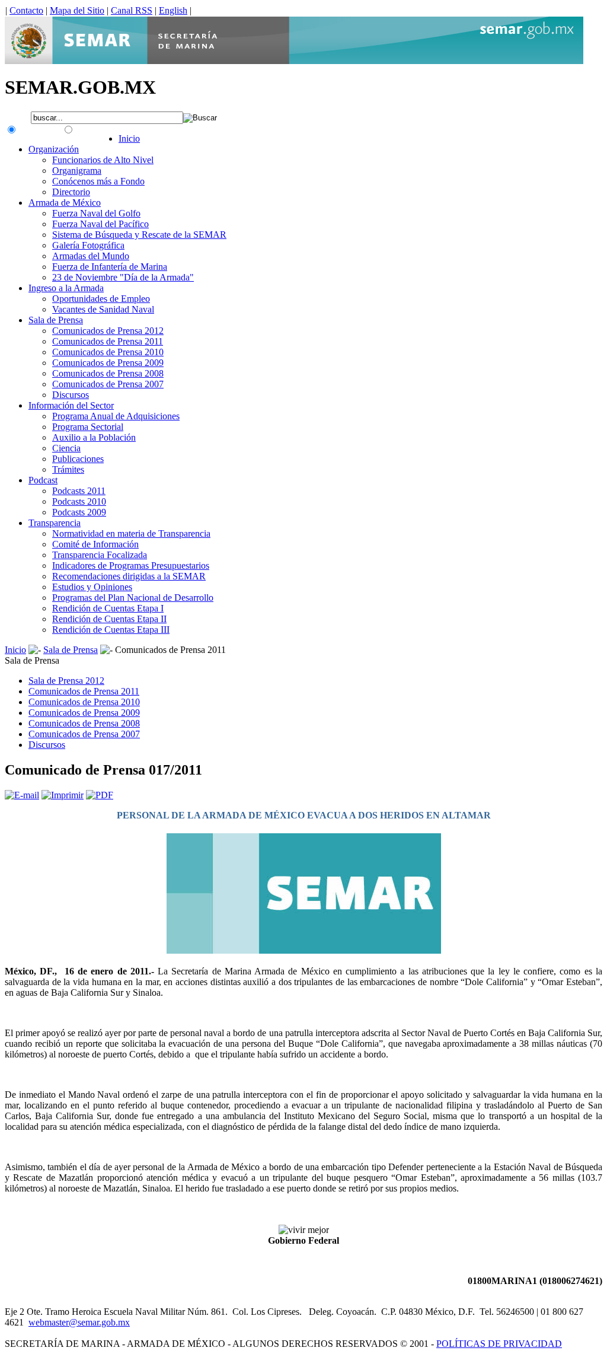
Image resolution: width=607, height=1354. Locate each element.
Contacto (26, 10)
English (173, 10)
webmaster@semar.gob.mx (79, 1322)
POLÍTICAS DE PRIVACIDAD (499, 1344)
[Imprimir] (62, 795)
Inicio (15, 650)
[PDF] (99, 795)
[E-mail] (22, 795)
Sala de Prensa (70, 650)
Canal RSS (131, 10)
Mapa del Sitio (77, 10)
